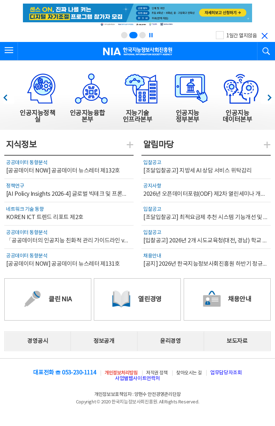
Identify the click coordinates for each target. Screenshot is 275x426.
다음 (265, 95)
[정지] (151, 35)
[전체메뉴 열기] (9, 51)
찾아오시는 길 (189, 373)
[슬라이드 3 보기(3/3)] (142, 35)
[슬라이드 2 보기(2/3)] (133, 35)
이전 (8, 95)
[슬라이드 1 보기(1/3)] (124, 35)
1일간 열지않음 (241, 36)
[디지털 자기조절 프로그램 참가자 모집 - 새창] (137, 16)
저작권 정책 (157, 373)
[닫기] (264, 36)
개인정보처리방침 (121, 373)
